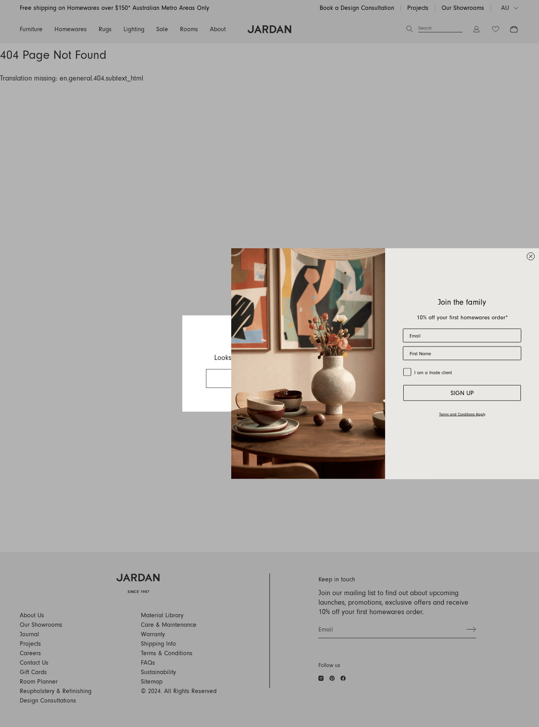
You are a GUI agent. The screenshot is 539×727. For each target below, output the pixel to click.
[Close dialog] (531, 256)
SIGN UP (462, 393)
